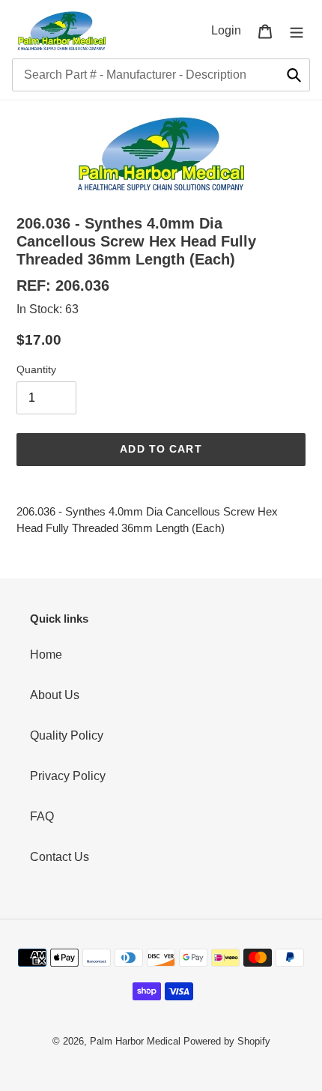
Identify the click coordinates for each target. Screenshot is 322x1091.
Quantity (36, 369)
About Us (54, 695)
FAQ (42, 816)
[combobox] (161, 74)
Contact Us (59, 856)
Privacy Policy (68, 776)
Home (46, 654)
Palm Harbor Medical (135, 1041)
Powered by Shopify (226, 1041)
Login (230, 30)
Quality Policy (66, 735)
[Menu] (296, 30)
